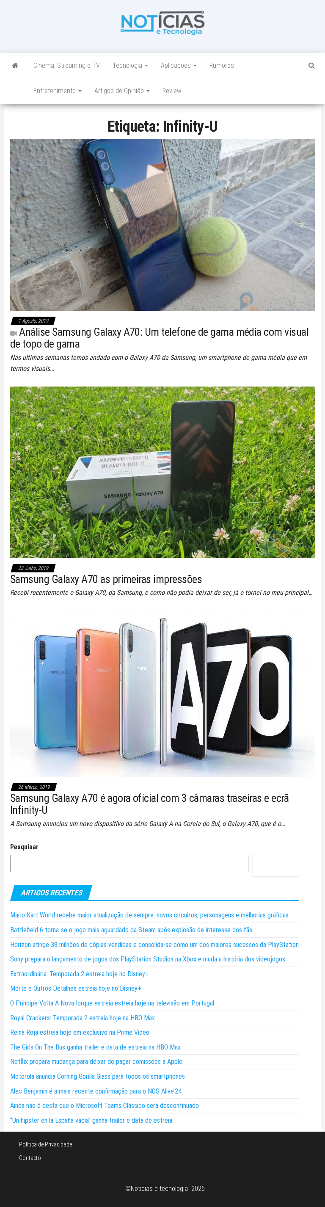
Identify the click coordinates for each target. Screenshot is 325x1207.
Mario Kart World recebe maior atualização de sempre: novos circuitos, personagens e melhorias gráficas (149, 915)
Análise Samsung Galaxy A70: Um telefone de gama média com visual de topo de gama (159, 338)
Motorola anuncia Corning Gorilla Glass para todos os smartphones (97, 1076)
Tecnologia (128, 65)
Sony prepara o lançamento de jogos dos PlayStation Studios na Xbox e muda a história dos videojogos (147, 959)
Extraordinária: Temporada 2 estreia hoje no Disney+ (79, 974)
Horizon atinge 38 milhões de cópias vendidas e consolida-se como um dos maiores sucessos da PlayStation (154, 945)
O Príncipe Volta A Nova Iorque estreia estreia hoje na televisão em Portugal (112, 1003)
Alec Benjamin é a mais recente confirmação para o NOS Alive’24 (96, 1091)
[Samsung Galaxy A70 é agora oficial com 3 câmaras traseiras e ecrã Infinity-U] (162, 693)
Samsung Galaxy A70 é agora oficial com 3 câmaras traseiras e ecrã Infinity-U (149, 804)
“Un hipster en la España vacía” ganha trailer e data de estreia (91, 1120)
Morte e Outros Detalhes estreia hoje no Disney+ (75, 988)
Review (171, 91)
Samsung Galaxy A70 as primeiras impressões (106, 579)
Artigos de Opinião (120, 91)
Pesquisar (24, 847)
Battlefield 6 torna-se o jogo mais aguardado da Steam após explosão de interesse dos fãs (131, 930)
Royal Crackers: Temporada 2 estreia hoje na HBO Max (82, 1018)
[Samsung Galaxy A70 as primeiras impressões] (162, 472)
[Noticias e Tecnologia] (15, 65)
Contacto (30, 1158)
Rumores (221, 65)
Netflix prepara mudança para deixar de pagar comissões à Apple (96, 1062)
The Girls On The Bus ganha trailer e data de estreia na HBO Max (95, 1047)
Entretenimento (55, 91)
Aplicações (177, 65)
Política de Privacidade (45, 1144)
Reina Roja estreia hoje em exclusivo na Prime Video (79, 1032)
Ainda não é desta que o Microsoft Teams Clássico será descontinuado (104, 1106)
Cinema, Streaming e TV (66, 65)
